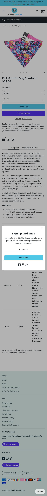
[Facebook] (19, 264)
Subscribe (23, 257)
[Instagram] (23, 264)
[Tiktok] (26, 264)
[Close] (42, 228)
